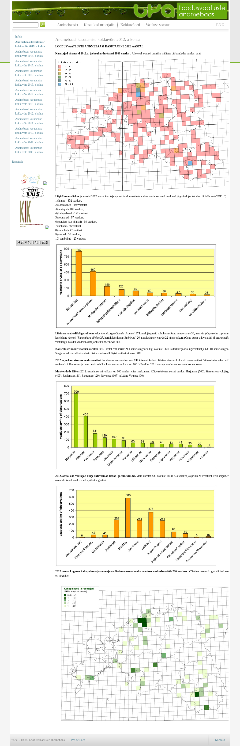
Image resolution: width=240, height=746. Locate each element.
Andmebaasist (67, 25)
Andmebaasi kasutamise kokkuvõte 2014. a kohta (29, 92)
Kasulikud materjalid (99, 25)
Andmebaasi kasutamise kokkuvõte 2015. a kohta (29, 82)
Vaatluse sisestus (158, 25)
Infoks (18, 36)
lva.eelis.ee (78, 740)
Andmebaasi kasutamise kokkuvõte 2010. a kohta (29, 130)
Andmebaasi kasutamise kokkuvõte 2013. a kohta (29, 102)
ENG (220, 25)
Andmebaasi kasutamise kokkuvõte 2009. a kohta (29, 140)
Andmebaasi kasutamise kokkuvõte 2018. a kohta (29, 53)
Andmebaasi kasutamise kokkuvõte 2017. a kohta (29, 63)
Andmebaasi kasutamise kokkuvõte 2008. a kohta (29, 150)
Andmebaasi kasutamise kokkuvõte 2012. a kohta (29, 111)
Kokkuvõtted (130, 25)
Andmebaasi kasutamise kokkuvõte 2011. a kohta (29, 121)
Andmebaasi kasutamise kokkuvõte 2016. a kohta (29, 73)
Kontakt (220, 740)
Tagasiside (17, 161)
